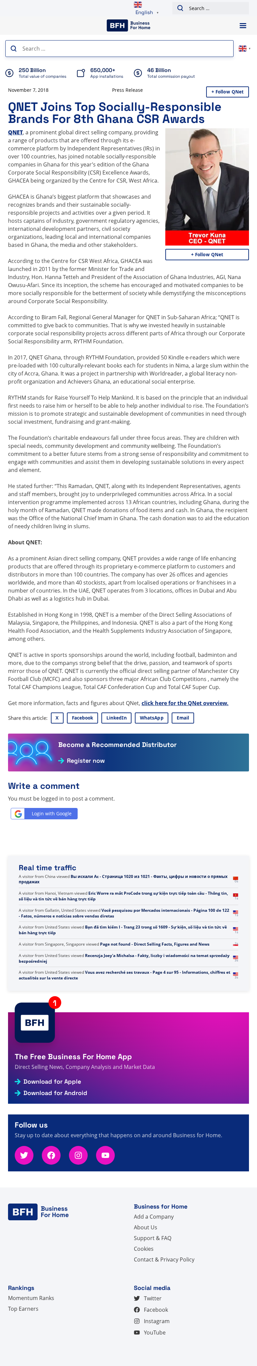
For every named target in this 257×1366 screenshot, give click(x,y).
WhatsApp (152, 718)
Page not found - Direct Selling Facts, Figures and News (154, 944)
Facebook (82, 718)
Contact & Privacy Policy (164, 1259)
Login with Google (52, 813)
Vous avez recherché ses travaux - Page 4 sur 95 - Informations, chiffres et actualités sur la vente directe (124, 975)
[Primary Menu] (243, 25)
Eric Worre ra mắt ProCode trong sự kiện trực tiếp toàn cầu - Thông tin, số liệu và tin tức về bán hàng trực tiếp (123, 896)
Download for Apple (52, 1082)
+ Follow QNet (227, 92)
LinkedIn (116, 718)
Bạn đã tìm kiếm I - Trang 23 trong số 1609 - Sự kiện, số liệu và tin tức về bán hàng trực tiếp (123, 930)
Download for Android (55, 1093)
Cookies (144, 1248)
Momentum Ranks (31, 1298)
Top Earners (23, 1308)
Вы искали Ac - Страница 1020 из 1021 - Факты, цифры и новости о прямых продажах (123, 879)
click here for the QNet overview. (185, 703)
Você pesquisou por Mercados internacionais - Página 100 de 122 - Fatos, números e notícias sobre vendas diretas (124, 913)
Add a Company (154, 1216)
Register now (86, 761)
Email (183, 718)
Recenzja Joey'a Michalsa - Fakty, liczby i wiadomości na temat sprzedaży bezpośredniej (124, 958)
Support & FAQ (152, 1238)
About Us (145, 1227)
